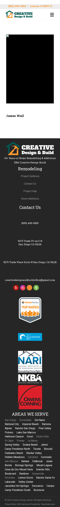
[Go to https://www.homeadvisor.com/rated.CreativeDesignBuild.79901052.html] (29, 288)
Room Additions (30, 198)
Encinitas (10, 477)
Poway (20, 440)
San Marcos (11, 461)
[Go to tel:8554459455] (30, 219)
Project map (30, 191)
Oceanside (38, 473)
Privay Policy (10, 504)
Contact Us (30, 183)
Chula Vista (42, 436)
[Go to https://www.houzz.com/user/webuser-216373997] (36, 287)
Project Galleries (30, 176)
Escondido (25, 420)
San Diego (10, 420)
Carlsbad (33, 457)
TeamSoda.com (48, 504)
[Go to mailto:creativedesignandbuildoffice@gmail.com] (30, 276)
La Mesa (32, 440)
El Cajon (9, 440)
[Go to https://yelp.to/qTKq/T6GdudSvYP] (16, 287)
